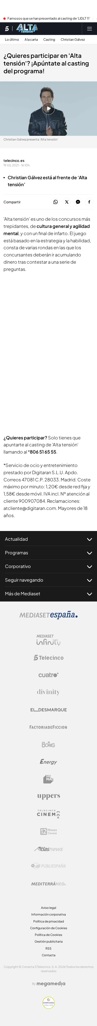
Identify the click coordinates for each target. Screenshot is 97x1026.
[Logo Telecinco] (48, 657)
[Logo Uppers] (48, 796)
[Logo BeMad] (48, 779)
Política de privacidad (48, 921)
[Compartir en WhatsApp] (55, 202)
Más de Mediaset (22, 593)
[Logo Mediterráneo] (48, 883)
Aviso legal (48, 908)
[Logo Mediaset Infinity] (48, 640)
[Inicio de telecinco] (7, 28)
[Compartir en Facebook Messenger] (78, 202)
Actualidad (16, 539)
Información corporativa (48, 914)
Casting (49, 39)
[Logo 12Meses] (48, 831)
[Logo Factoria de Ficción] (48, 727)
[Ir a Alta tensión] (27, 28)
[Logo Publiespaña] (48, 866)
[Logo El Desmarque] (49, 709)
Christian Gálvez (73, 39)
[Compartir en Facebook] (89, 202)
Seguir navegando (24, 580)
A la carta (31, 39)
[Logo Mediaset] (48, 618)
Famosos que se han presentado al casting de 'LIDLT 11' (48, 19)
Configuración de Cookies (48, 928)
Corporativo (18, 566)
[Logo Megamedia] (51, 983)
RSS (48, 948)
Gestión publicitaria (49, 941)
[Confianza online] (49, 1007)
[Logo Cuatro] (48, 675)
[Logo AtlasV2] (48, 849)
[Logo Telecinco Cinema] (48, 814)
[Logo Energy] (48, 762)
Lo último (12, 39)
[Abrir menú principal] (89, 28)
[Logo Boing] (48, 744)
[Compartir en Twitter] (66, 202)
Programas (16, 552)
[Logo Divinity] (48, 692)
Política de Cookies (48, 935)
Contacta (48, 955)
